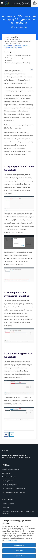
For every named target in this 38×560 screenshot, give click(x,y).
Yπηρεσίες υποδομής (11, 39)
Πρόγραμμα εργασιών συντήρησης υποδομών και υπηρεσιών (18, 512)
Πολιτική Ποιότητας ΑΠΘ (10, 485)
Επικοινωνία (6, 473)
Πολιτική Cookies (11, 540)
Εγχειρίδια (14, 37)
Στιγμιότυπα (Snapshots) (12, 43)
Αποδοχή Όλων (19, 545)
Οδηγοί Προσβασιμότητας (10, 469)
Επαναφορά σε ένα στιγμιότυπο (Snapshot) (16, 59)
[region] (19, 538)
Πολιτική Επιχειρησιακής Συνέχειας (13, 492)
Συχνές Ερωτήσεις (8, 504)
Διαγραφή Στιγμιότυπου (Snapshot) (18, 63)
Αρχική (6, 37)
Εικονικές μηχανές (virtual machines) (17, 41)
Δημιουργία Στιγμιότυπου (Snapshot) (19, 55)
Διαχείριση (19, 550)
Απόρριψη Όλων (19, 556)
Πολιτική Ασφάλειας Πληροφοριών (13, 488)
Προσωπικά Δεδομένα (9, 477)
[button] (6, 434)
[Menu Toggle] (2, 3)
